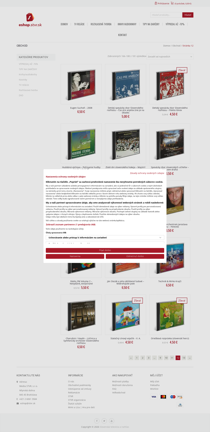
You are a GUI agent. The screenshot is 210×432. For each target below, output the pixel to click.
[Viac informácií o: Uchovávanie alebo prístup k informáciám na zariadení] (160, 237)
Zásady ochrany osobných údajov (147, 173)
